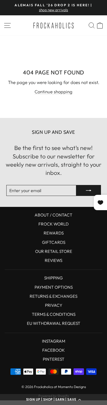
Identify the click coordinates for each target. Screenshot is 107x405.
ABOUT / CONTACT (53, 215)
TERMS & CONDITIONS (53, 314)
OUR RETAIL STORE (53, 251)
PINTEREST (53, 359)
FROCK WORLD (53, 224)
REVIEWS (53, 260)
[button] (53, 399)
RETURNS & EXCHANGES (53, 296)
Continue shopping (53, 91)
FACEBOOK (53, 350)
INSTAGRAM (53, 341)
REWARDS (54, 233)
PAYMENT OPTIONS (54, 287)
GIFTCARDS (53, 242)
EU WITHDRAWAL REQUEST (53, 323)
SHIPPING (53, 277)
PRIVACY (53, 305)
